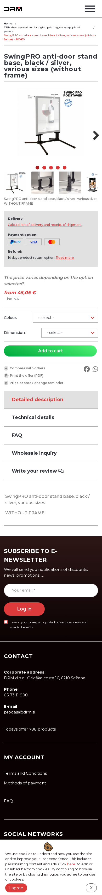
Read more (65, 258)
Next (94, 135)
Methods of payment (25, 782)
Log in (24, 609)
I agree (16, 887)
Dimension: (15, 332)
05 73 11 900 (16, 694)
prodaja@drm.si (19, 712)
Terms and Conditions (25, 773)
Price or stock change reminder (36, 383)
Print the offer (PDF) (26, 375)
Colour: (10, 317)
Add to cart (50, 350)
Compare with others (27, 368)
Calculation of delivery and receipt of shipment (45, 225)
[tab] (51, 400)
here (71, 864)
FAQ (8, 800)
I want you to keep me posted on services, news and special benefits (49, 624)
